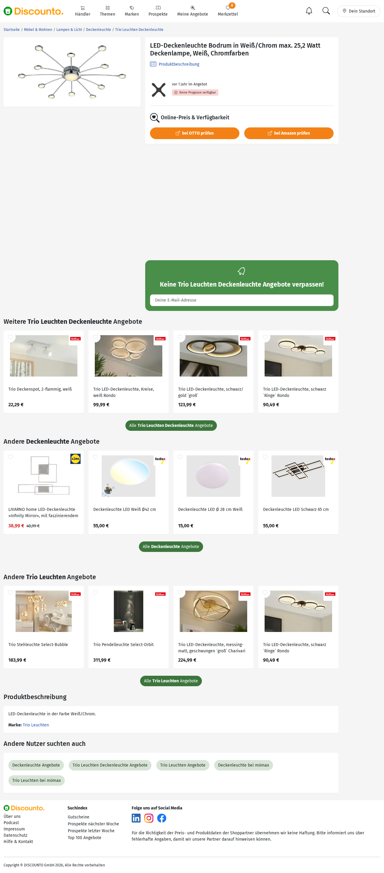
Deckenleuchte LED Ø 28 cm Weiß (210, 509)
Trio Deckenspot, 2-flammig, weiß (40, 389)
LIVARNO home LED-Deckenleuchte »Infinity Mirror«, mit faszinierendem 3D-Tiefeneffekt (43, 513)
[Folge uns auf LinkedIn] (136, 817)
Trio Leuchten (36, 725)
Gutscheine (78, 817)
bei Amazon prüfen (291, 133)
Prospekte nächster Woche (93, 824)
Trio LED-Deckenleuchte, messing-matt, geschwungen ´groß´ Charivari (211, 648)
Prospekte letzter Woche (91, 830)
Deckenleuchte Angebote (36, 765)
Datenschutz (15, 835)
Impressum (14, 829)
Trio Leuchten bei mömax (36, 780)
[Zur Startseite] (37, 11)
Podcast (11, 822)
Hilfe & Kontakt (18, 841)
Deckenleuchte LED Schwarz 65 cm (296, 509)
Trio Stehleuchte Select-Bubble (38, 644)
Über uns (12, 816)
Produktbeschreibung (178, 64)
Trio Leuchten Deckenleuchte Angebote (110, 765)
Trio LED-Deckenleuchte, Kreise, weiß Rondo (123, 392)
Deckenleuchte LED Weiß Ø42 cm (124, 509)
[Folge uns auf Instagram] (148, 817)
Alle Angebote (171, 425)
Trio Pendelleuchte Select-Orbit (123, 644)
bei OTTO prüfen (197, 133)
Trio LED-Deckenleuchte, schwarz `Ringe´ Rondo (294, 392)
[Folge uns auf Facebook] (161, 817)
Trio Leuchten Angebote (183, 765)
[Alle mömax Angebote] (158, 89)
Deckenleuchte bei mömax (243, 765)
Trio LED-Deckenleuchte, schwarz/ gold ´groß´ (210, 392)
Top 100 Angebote (84, 837)
